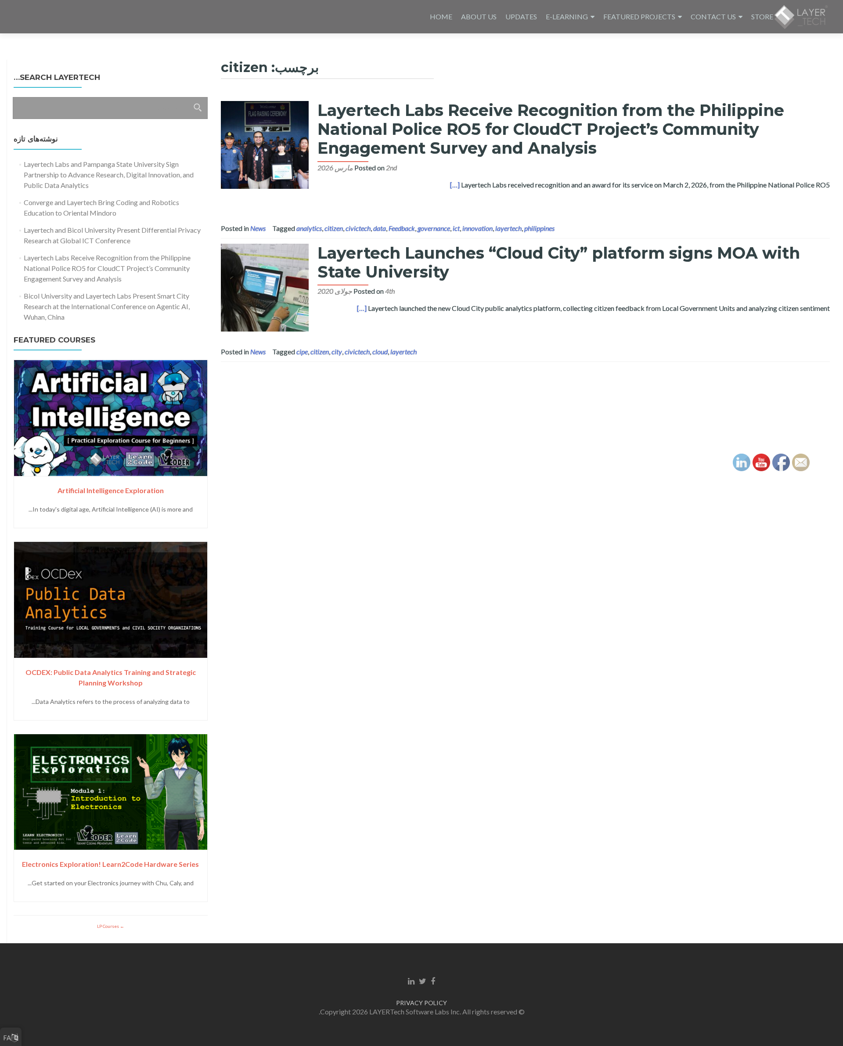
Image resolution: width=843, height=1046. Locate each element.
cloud (380, 351)
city (336, 351)
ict (456, 228)
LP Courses (108, 926)
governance (434, 228)
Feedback (402, 228)
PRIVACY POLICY (421, 1002)
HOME (441, 16)
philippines (539, 228)
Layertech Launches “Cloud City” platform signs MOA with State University (558, 262)
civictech (358, 228)
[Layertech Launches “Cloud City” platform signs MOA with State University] (265, 286)
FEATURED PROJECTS (639, 16)
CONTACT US (713, 16)
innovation (477, 228)
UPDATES (521, 16)
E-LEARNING (567, 16)
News (258, 228)
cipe (302, 351)
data (379, 228)
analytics (309, 228)
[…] (455, 184)
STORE (762, 16)
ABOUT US (479, 16)
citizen (333, 228)
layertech (508, 228)
